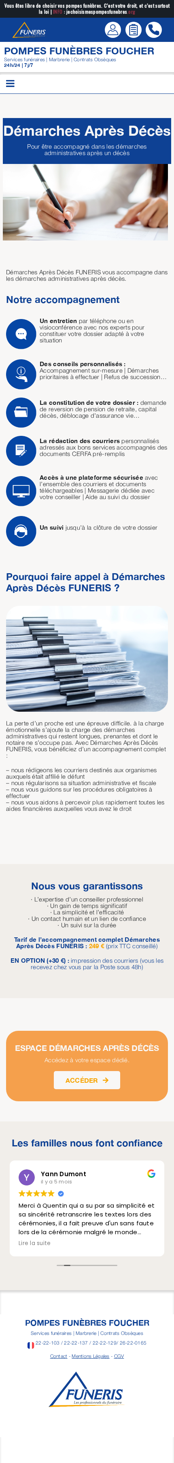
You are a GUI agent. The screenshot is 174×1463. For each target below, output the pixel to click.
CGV (119, 1356)
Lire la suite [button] (35, 1243)
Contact (59, 1356)
